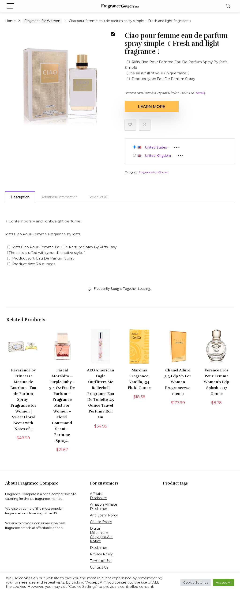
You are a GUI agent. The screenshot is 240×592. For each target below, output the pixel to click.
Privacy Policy (101, 554)
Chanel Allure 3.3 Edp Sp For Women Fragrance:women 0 (177, 382)
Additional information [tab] (59, 197)
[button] (113, 34)
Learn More (151, 106)
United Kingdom (158, 155)
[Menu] (10, 6)
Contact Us (99, 567)
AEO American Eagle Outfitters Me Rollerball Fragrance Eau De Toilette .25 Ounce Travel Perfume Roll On (100, 394)
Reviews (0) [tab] (99, 197)
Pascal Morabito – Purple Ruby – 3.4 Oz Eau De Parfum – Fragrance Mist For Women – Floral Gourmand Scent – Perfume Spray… (62, 405)
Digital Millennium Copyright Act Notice (101, 534)
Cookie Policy (101, 522)
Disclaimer (98, 548)
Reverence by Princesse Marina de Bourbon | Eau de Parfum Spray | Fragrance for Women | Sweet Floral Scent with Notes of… (23, 399)
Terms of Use (101, 561)
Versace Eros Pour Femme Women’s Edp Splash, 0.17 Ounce (216, 382)
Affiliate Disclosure (98, 496)
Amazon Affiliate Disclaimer (103, 506)
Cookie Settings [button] (195, 582)
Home (10, 21)
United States (156, 147)
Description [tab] (20, 197)
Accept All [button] (223, 582)
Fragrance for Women (42, 21)
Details (200, 93)
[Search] (228, 6)
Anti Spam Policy (104, 515)
